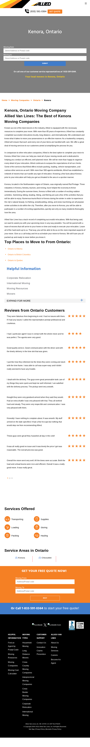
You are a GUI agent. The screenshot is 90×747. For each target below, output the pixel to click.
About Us (55, 643)
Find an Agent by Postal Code (13, 646)
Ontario (37, 101)
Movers (11, 293)
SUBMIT (45, 63)
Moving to (8, 55)
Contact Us (41, 643)
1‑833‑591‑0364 (32, 609)
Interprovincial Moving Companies (28, 680)
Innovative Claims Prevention (41, 650)
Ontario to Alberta (15, 249)
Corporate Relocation (19, 278)
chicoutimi (46, 558)
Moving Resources (17, 288)
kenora (21, 558)
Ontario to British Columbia (19, 255)
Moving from (9, 47)
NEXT (45, 598)
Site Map (31, 729)
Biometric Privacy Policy (53, 729)
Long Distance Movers (26, 654)
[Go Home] (15, 4)
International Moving (18, 283)
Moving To (19, 588)
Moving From (20, 578)
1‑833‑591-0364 (69, 72)
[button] (85, 4)
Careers (54, 655)
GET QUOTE (54, 12)
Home (5, 101)
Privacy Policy (40, 729)
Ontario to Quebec (15, 260)
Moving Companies (20, 101)
